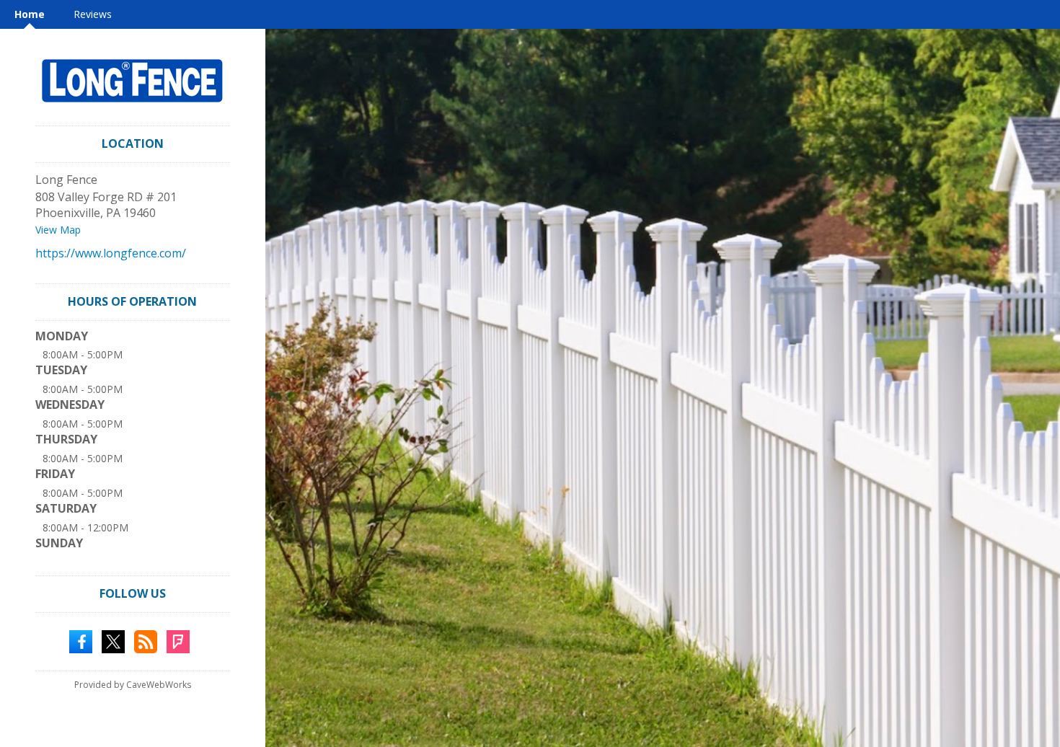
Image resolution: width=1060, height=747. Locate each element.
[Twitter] (113, 640)
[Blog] (145, 640)
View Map (58, 230)
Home (29, 14)
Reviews (93, 14)
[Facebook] (80, 640)
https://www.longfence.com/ (110, 253)
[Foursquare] (178, 640)
